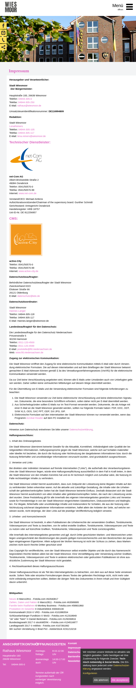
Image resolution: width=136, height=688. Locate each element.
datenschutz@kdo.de (28, 296)
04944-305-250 (26, 102)
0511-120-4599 (26, 346)
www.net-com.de (27, 193)
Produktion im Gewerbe (21, 609)
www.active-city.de (28, 271)
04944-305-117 (26, 133)
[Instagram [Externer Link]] (3, 32)
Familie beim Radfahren (22, 605)
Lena (12, 126)
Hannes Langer (17, 311)
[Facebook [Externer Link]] (3, 25)
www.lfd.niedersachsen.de (29, 352)
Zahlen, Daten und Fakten (23, 602)
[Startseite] (10, 8)
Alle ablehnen (101, 680)
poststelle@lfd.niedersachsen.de (34, 349)
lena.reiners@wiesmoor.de (31, 136)
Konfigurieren (90, 673)
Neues (12, 599)
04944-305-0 (25, 99)
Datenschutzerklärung (81, 429)
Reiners (19, 126)
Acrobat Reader (34, 418)
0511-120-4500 (26, 342)
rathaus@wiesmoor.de (29, 105)
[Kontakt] (3, 40)
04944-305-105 (26, 129)
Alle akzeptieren (120, 680)
